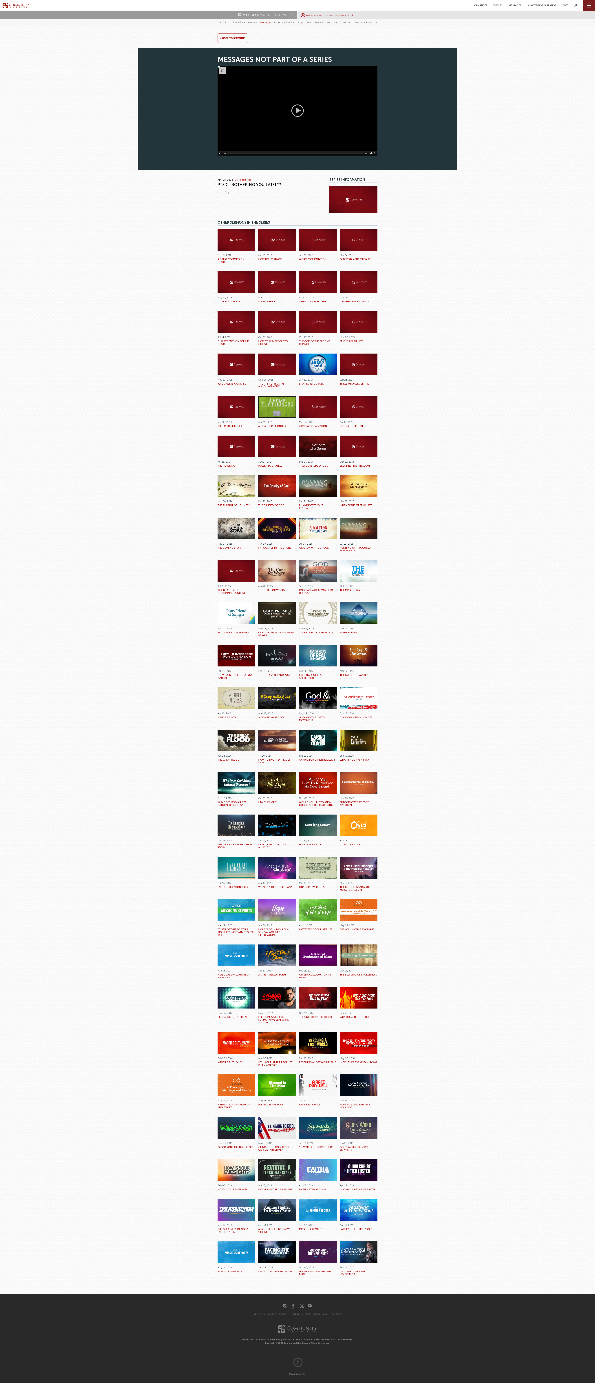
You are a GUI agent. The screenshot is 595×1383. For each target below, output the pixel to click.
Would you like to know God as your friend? (330, 14)
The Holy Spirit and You (274, 674)
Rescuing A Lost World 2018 (317, 1062)
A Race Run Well (309, 1104)
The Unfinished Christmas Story (235, 846)
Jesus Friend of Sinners (233, 632)
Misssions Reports (230, 1271)
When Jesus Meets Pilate (356, 505)
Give (565, 5)
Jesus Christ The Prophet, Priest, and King (275, 1064)
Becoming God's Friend (233, 1017)
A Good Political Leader (356, 717)
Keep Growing (349, 632)
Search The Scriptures (318, 22)
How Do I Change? (270, 259)
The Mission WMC (351, 590)
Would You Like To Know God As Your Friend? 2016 (316, 803)
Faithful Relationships (233, 887)
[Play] (219, 153)
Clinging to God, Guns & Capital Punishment (274, 1148)
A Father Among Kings (354, 301)
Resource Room (363, 22)
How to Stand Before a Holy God (355, 1106)
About (257, 1314)
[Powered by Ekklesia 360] (304, 1373)
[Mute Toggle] (371, 153)
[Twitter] (301, 1306)
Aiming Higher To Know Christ (274, 1230)
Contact (336, 1314)
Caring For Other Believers (317, 759)
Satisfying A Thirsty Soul (356, 1229)
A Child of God (350, 844)
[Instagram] (285, 1306)
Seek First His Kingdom (355, 465)
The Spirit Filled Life (231, 426)
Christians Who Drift (313, 301)
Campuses (480, 5)
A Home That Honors (272, 426)
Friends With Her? (352, 341)
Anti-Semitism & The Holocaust (353, 1273)
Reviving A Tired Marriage (275, 1189)
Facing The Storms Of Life (275, 1271)
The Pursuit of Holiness (234, 505)
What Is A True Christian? (275, 887)
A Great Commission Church (231, 260)
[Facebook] (293, 1306)
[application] (297, 111)
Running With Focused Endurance (355, 549)
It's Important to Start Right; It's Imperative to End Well (236, 932)
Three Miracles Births (354, 383)
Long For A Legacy (311, 844)
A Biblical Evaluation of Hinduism (234, 976)
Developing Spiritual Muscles (272, 846)
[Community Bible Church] (16, 5)
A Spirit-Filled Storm (272, 974)
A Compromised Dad (271, 717)
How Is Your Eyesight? (232, 1189)
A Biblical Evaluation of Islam (315, 976)
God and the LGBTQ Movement (312, 719)
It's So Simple (266, 301)
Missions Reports (310, 1229)
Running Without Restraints (311, 507)
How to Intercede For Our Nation (235, 676)
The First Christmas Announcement (271, 385)
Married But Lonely (230, 1062)
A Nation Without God (314, 547)
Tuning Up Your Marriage (316, 632)
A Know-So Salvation (313, 426)
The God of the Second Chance (314, 342)
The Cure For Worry (271, 590)
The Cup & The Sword (354, 674)
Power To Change (270, 465)
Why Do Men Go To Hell (355, 1017)
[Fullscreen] (375, 153)
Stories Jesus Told (311, 383)
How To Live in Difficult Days (274, 761)
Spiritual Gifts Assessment (243, 22)
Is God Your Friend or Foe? (235, 1147)
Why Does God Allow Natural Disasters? (232, 803)
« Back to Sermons (232, 38)
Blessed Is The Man (270, 1104)
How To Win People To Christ (273, 342)
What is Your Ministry (354, 759)
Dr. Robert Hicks (244, 179)
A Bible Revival (227, 717)
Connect (270, 1314)
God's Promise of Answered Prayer (276, 634)
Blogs (301, 22)
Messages (515, 5)
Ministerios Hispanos (541, 5)
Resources (313, 1314)
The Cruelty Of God (271, 505)
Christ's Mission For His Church (233, 342)
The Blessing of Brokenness (358, 974)
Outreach (296, 1314)
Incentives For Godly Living (358, 1062)
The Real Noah (227, 465)
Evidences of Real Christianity (311, 676)
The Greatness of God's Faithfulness (233, 1230)
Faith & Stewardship (312, 1189)
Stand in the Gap (342, 22)
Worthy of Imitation (312, 259)
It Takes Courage (229, 301)
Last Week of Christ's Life (315, 929)
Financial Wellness (312, 887)
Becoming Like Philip (353, 426)
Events (497, 5)
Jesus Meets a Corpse (232, 383)
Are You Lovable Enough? (357, 929)
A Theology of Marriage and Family (234, 1106)
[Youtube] (310, 1306)
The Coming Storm (230, 547)
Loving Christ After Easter (358, 1189)
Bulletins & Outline (284, 22)
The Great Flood (228, 759)
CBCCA (222, 22)
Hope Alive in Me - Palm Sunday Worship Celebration (273, 932)
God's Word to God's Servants (354, 1148)
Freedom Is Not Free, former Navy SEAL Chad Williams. (273, 1020)
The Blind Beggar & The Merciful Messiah (355, 888)
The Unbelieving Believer (315, 1017)
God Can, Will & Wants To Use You (316, 591)
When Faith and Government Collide (232, 591)
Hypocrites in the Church (275, 547)
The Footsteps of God (313, 465)
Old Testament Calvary (355, 259)
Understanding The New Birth (315, 1273)
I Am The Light (267, 802)
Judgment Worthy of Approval (354, 803)
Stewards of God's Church (317, 1147)
